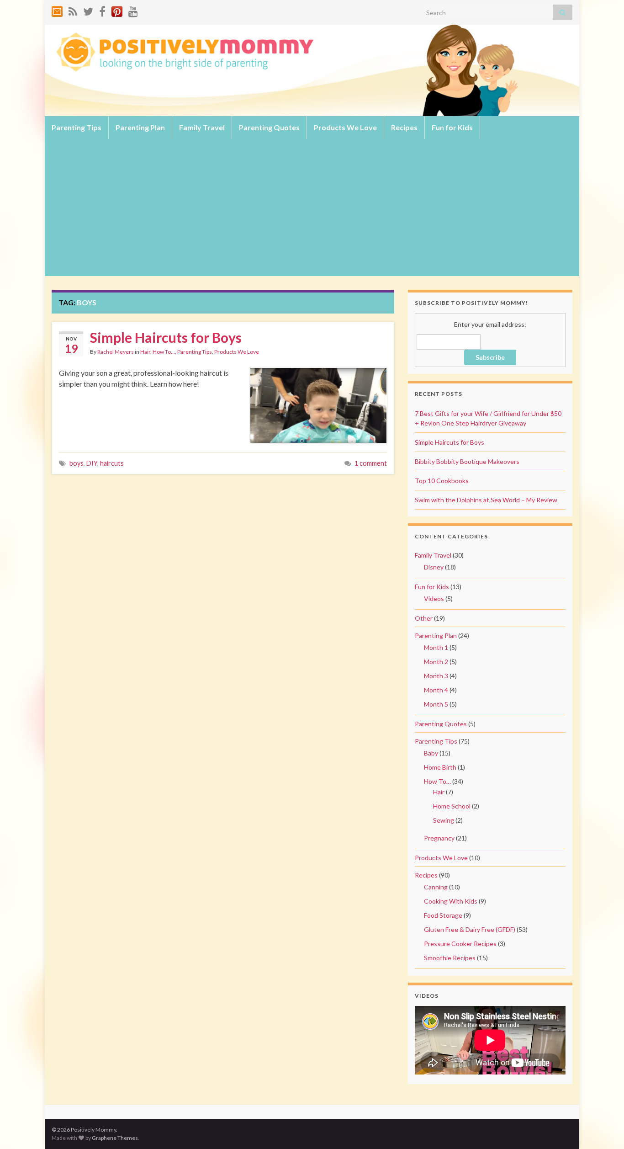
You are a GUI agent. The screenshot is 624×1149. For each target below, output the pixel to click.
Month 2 (436, 661)
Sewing (443, 820)
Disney (434, 567)
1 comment (370, 463)
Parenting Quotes (269, 127)
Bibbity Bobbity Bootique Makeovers (467, 461)
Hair (145, 351)
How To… (437, 781)
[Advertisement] (312, 207)
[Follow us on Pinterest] (116, 9)
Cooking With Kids (450, 901)
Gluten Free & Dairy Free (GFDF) (469, 929)
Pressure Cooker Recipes (460, 943)
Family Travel (202, 127)
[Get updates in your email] (57, 9)
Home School (452, 806)
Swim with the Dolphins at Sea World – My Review (486, 500)
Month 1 (436, 647)
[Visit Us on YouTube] (133, 9)
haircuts (112, 463)
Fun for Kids (452, 127)
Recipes (404, 127)
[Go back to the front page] (312, 70)
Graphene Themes (115, 1137)
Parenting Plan (140, 127)
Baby (431, 753)
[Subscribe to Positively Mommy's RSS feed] (73, 9)
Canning (436, 887)
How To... (164, 351)
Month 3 (436, 676)
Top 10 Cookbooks (442, 480)
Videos (434, 598)
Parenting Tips (76, 127)
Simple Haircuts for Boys (166, 337)
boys (76, 463)
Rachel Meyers (115, 351)
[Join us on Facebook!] (102, 9)
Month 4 (436, 690)
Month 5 (436, 704)
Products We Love (345, 127)
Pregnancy (439, 838)
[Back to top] (603, 1128)
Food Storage (443, 915)
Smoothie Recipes (450, 958)
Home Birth (440, 767)
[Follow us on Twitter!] (88, 9)
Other (424, 618)
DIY (91, 463)
